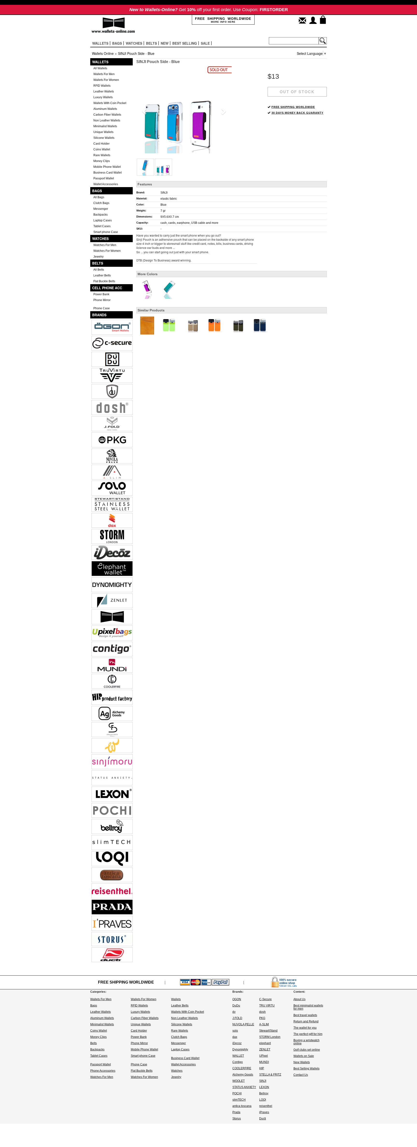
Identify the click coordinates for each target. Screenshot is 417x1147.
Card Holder (101, 143)
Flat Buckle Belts (104, 281)
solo (235, 1030)
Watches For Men (104, 245)
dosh (262, 1011)
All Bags (98, 197)
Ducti (262, 1118)
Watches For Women (107, 251)
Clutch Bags (101, 203)
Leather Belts (102, 275)
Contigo (237, 1062)
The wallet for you (305, 1027)
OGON (236, 999)
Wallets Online (103, 53)
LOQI (262, 1099)
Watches (100, 238)
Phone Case (101, 308)
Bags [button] (117, 43)
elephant (265, 1043)
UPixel (263, 1055)
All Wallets (100, 68)
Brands (99, 314)
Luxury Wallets (103, 97)
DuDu (236, 1005)
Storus (236, 1118)
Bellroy (263, 1093)
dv (234, 1011)
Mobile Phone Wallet (107, 167)
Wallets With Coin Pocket (109, 103)
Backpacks (100, 214)
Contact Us (300, 1075)
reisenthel (265, 1106)
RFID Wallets (102, 85)
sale (205, 43)
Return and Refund (306, 1021)
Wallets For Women (106, 80)
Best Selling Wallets (306, 1068)
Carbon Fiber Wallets (107, 114)
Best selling (184, 43)
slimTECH (239, 1099)
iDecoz (237, 1043)
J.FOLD (237, 1018)
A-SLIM (264, 1024)
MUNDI (264, 1062)
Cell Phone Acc (107, 287)
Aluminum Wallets (105, 109)
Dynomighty (240, 1049)
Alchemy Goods (242, 1074)
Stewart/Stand (268, 1030)
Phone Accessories (102, 1070)
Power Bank (101, 294)
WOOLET (238, 1081)
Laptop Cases (102, 220)
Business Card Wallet (107, 172)
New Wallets (301, 1062)
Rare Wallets (101, 155)
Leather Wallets (103, 91)
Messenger (100, 209)
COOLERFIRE (241, 1068)
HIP (261, 1068)
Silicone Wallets (103, 138)
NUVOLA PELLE (243, 1024)
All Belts (98, 269)
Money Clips (101, 161)
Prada (236, 1112)
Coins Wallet (101, 149)
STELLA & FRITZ (270, 1074)
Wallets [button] (100, 43)
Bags (97, 190)
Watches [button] (134, 43)
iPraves (264, 1112)
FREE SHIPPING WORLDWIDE (293, 107)
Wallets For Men (104, 74)
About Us (299, 999)
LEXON (264, 1087)
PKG (262, 1018)
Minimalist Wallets (105, 126)
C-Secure (265, 999)
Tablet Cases (102, 226)
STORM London (269, 1037)
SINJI (163, 192)
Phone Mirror (102, 300)
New (164, 43)
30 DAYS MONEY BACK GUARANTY (297, 112)
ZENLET (264, 1049)
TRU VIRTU (267, 1005)
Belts (97, 263)
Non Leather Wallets (106, 120)
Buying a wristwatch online (306, 1042)
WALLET (238, 1055)
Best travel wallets (305, 1015)
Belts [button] (151, 43)
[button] (143, 109)
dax (234, 1037)
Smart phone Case (105, 232)
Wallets (100, 61)
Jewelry (98, 256)
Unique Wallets (103, 132)
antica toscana (241, 1106)
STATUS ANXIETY (244, 1087)
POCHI (237, 1093)
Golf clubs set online (306, 1049)
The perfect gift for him (307, 1034)
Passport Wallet (103, 178)
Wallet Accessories (105, 184)
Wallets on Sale (303, 1056)
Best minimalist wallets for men (308, 1007)
